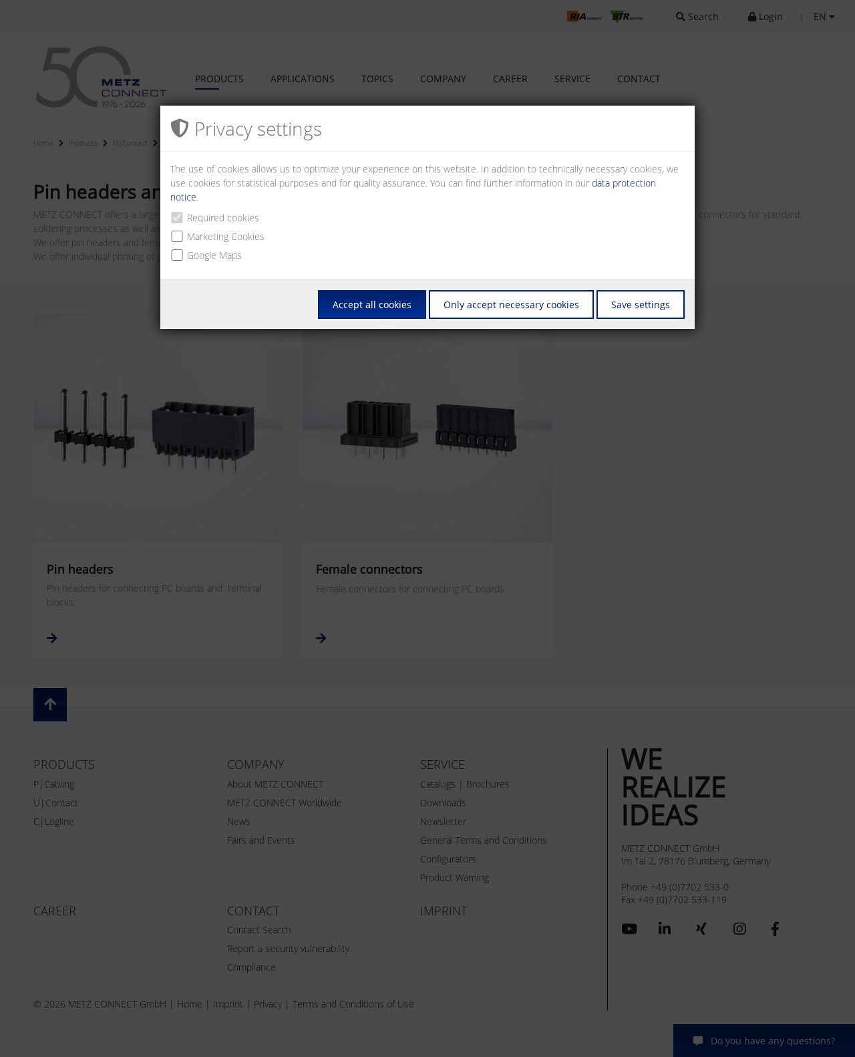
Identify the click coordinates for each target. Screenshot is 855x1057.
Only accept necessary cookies (511, 304)
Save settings (640, 304)
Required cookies (223, 217)
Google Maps (214, 255)
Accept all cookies (372, 304)
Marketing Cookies (226, 236)
